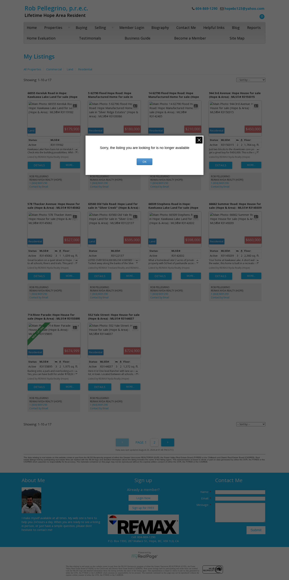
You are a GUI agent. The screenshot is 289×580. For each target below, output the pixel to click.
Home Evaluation (41, 38)
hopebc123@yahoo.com (244, 8)
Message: (203, 505)
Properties (53, 27)
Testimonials (90, 38)
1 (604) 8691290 (38, 183)
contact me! (44, 530)
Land (70, 69)
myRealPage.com (144, 556)
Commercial (54, 69)
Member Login (131, 27)
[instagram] (261, 16)
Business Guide (137, 38)
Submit (255, 530)
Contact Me (186, 27)
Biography (160, 27)
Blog (236, 27)
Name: (205, 492)
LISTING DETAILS (39, 165)
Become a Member (190, 38)
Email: (205, 498)
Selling (100, 27)
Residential (85, 69)
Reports (254, 27)
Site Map (237, 38)
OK (144, 162)
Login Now (143, 498)
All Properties (32, 69)
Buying (81, 27)
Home (32, 27)
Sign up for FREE (143, 508)
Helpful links (214, 27)
